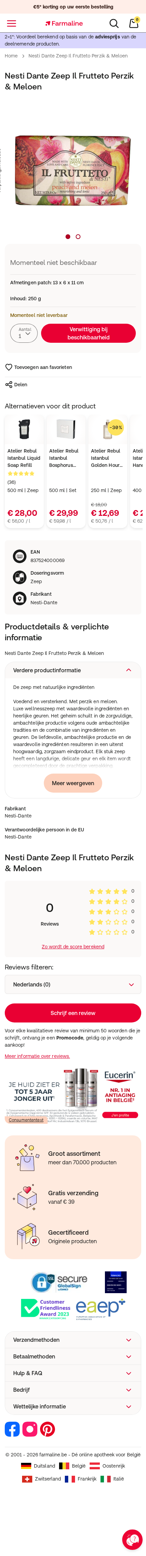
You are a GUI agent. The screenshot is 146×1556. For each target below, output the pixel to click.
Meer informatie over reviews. (37, 1056)
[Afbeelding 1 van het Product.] (68, 236)
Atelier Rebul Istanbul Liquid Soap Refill (23, 458)
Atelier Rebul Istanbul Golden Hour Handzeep (105, 458)
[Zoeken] (114, 23)
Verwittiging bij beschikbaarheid (89, 333)
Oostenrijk (114, 1466)
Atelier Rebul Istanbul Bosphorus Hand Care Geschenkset (64, 458)
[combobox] (24, 333)
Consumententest (26, 1120)
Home (11, 55)
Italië (118, 1479)
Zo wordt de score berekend (73, 946)
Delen (20, 384)
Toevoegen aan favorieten (43, 367)
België (79, 1466)
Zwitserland (48, 1479)
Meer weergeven (73, 783)
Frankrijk (87, 1479)
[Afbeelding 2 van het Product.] (78, 236)
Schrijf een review (73, 1013)
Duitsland (44, 1466)
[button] (73, 670)
